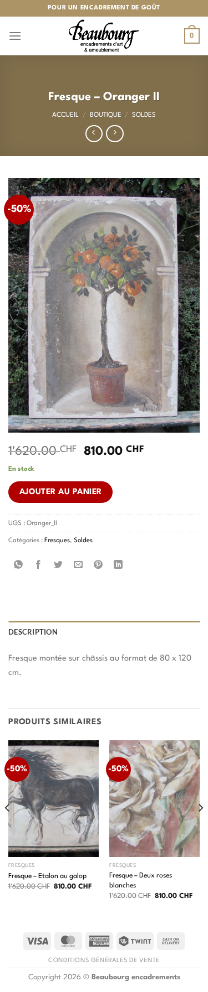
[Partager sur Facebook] (38, 566)
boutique (105, 115)
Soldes (144, 115)
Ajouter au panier (60, 492)
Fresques (57, 540)
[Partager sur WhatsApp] (18, 566)
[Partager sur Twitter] (58, 566)
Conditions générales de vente (104, 960)
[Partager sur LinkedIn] (118, 566)
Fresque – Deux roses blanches (140, 880)
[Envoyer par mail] (78, 566)
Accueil (65, 115)
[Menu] (15, 35)
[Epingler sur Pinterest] (98, 566)
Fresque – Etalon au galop (47, 876)
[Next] (200, 829)
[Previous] (7, 829)
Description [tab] (33, 631)
